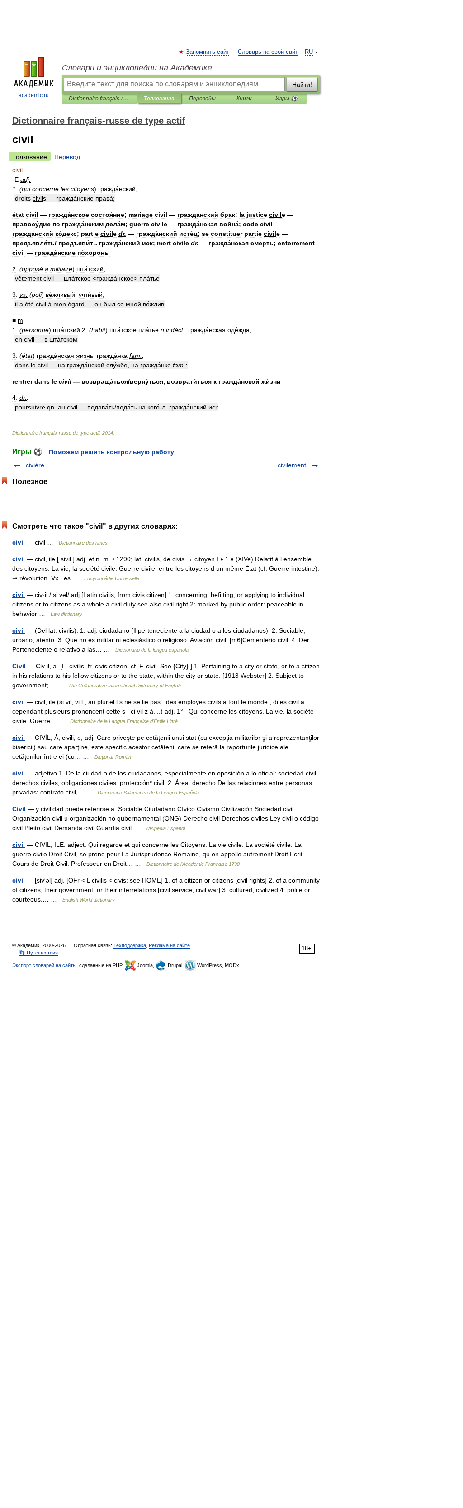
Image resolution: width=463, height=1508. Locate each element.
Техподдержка (129, 945)
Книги (244, 98)
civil (18, 542)
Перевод (67, 156)
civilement (292, 465)
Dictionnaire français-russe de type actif (99, 98)
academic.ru (34, 95)
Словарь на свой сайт (268, 52)
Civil (19, 666)
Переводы (202, 98)
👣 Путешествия (38, 952)
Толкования (159, 98)
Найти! (302, 84)
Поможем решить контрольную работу (111, 452)
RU (309, 52)
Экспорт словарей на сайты (44, 965)
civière (35, 465)
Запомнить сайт (208, 52)
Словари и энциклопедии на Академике (137, 67)
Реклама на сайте (169, 945)
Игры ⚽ (286, 98)
